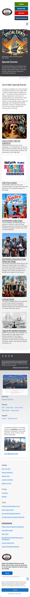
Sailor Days (5, 534)
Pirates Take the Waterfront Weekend (13, 527)
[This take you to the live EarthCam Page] (15, 444)
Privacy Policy (18, 593)
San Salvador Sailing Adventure (11, 513)
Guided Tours (6, 476)
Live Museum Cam (11, 454)
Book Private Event (21, 18)
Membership (21, 8)
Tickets (7, 573)
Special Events (7, 523)
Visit (20, 77)
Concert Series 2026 (8, 543)
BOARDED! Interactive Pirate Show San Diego (14, 260)
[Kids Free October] (14, 168)
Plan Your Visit (6, 469)
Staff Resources (12, 418)
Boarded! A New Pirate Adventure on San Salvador (12, 538)
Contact (4, 418)
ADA (3, 407)
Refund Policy (6, 410)
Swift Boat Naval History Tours (11, 506)
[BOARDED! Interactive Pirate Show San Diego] (14, 245)
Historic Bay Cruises (8, 510)
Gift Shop (7, 399)
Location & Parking (7, 480)
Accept (15, 590)
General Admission (7, 472)
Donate (21, 4)
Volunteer (21, 13)
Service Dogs (15, 410)
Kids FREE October (7, 530)
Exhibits (4, 496)
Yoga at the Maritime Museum (14, 330)
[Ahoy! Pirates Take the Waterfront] (14, 126)
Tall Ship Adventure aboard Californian (13, 517)
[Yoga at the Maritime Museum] (14, 320)
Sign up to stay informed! (20, 367)
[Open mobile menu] (27, 24)
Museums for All (6, 483)
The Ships (5, 493)
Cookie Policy (11, 593)
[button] (27, 579)
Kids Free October (9, 183)
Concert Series (8, 299)
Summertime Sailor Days (12, 220)
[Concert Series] (14, 286)
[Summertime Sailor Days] (14, 206)
